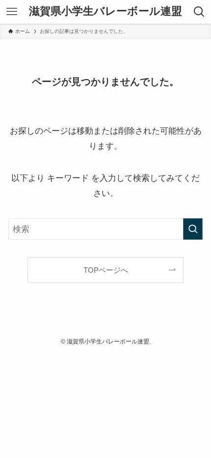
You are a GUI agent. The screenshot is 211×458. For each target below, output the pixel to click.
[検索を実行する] (193, 229)
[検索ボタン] (199, 12)
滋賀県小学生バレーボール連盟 (105, 11)
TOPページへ (105, 270)
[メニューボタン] (12, 12)
